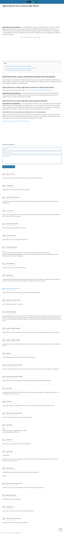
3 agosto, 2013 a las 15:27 (11, 265)
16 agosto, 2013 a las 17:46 (11, 378)
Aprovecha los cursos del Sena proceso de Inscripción (18, 66)
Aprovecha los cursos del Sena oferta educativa (39, 90)
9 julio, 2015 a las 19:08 (10, 426)
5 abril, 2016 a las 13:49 (10, 469)
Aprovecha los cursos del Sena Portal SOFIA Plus (15, 121)
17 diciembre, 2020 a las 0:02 (12, 485)
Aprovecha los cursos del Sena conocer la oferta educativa (20, 68)
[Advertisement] (32, 16)
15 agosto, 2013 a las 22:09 (11, 354)
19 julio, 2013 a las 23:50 (10, 175)
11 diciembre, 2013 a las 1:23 (11, 414)
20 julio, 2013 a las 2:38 (10, 187)
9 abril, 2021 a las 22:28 (10, 508)
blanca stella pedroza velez (13, 288)
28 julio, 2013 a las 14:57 (10, 212)
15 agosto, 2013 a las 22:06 (11, 341)
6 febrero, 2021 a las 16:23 (11, 496)
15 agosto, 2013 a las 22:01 (11, 330)
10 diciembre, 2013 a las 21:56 (12, 403)
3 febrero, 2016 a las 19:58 (11, 453)
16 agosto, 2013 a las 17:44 (11, 366)
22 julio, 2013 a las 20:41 (10, 199)
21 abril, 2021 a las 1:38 (10, 520)
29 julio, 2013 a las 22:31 (10, 237)
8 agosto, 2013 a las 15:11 (11, 301)
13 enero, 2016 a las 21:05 (11, 441)
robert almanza (10, 210)
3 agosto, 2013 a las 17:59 (11, 276)
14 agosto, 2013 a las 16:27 (11, 313)
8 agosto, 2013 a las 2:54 (11, 290)
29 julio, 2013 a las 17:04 (10, 225)
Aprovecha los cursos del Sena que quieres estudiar (18, 70)
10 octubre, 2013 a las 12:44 (11, 389)
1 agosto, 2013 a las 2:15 (10, 248)
